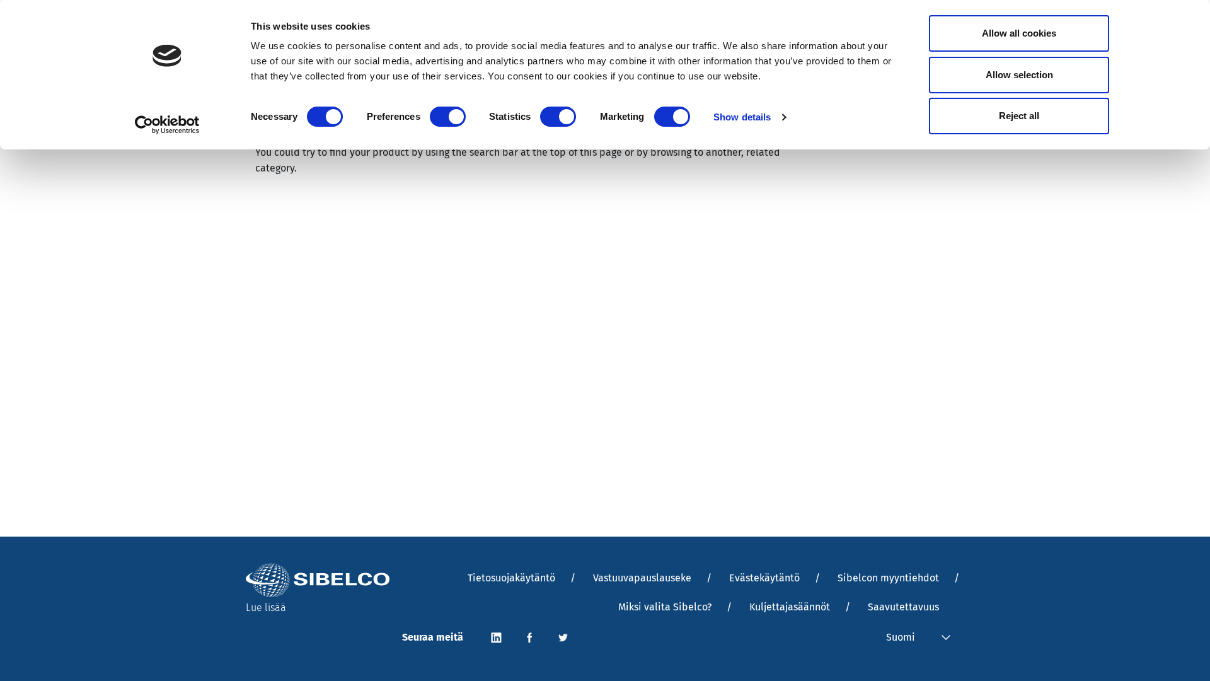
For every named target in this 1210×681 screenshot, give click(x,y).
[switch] (448, 117)
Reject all (1019, 115)
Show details (742, 117)
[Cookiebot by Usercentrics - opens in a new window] (167, 124)
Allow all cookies (1019, 33)
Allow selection (1019, 74)
